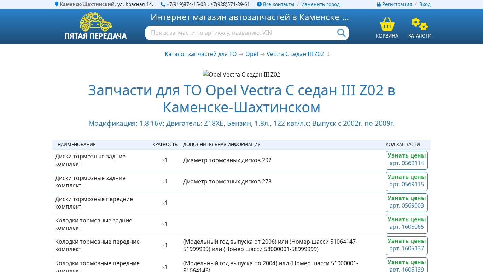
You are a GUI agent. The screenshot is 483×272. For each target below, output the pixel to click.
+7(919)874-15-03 (186, 4)
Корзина (387, 35)
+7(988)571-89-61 (230, 4)
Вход (425, 4)
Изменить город (320, 4)
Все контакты (278, 4)
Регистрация (397, 4)
